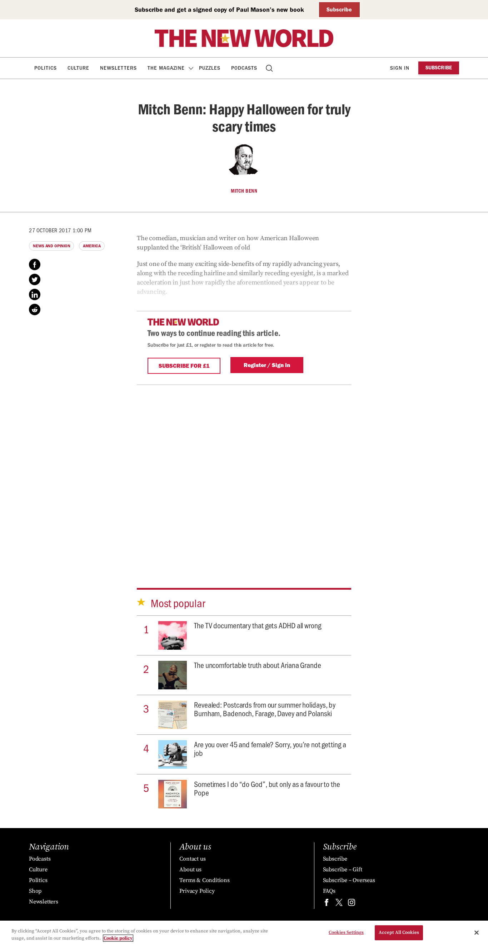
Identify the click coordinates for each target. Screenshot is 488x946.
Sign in (399, 68)
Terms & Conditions (204, 880)
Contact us (192, 858)
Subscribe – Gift (342, 869)
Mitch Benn (244, 191)
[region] (244, 933)
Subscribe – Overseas (349, 880)
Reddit (34, 309)
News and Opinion (51, 245)
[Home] (244, 38)
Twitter (34, 279)
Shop (35, 891)
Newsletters (118, 68)
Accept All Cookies (399, 932)
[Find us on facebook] (326, 904)
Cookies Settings (346, 932)
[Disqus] (244, 474)
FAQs (329, 891)
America (91, 245)
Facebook (34, 264)
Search (270, 68)
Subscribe (339, 9)
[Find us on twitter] (339, 904)
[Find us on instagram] (351, 904)
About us (190, 869)
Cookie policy (118, 938)
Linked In (34, 294)
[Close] (476, 932)
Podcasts (244, 68)
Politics (45, 68)
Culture (78, 68)
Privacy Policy (196, 891)
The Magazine (166, 68)
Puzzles (209, 68)
